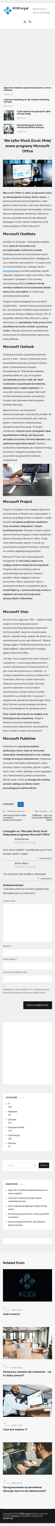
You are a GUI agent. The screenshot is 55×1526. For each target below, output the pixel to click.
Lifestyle (12, 1119)
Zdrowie (12, 1143)
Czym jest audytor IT (15, 1429)
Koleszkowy (22, 839)
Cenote (14, 1516)
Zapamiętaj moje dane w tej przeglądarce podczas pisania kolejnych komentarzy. (26, 991)
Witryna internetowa (15, 972)
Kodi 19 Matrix (11, 1314)
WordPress (8, 1518)
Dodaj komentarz (37, 1005)
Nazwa (7, 946)
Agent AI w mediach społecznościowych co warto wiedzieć (27, 89)
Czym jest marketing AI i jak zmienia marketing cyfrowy (26, 100)
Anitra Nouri (22, 863)
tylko (25, 375)
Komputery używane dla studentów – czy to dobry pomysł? (27, 1374)
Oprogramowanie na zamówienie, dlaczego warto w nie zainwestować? (24, 1489)
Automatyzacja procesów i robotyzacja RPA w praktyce (30, 126)
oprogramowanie (11, 271)
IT (50, 158)
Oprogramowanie (16, 1127)
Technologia (14, 1135)
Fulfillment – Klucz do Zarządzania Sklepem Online (42, 816)
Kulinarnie (12, 1111)
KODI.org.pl (20, 8)
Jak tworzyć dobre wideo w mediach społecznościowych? (14, 816)
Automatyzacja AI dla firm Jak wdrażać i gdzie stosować (26, 1223)
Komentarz (10, 901)
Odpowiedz (46, 859)
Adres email (10, 959)
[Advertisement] (27, 57)
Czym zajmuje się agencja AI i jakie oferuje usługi (33, 112)
